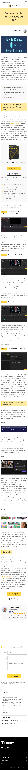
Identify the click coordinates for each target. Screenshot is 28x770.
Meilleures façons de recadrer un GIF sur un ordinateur (13, 711)
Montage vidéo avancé (13, 682)
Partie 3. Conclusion (9, 97)
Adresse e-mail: (4, 657)
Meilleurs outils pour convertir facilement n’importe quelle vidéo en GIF (12, 696)
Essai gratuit (15, 168)
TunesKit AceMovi (15, 123)
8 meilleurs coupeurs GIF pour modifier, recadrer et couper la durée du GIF (12, 706)
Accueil (5, 682)
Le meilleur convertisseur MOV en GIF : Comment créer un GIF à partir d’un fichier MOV (14, 703)
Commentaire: (4, 663)
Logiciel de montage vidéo (8, 723)
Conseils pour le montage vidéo (10, 720)
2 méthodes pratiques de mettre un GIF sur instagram (13, 700)
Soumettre (14, 676)
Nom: (5, 652)
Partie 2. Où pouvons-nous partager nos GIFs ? (14, 93)
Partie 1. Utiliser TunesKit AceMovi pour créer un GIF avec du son (13, 88)
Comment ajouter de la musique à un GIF (12, 709)
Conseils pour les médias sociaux (10, 726)
